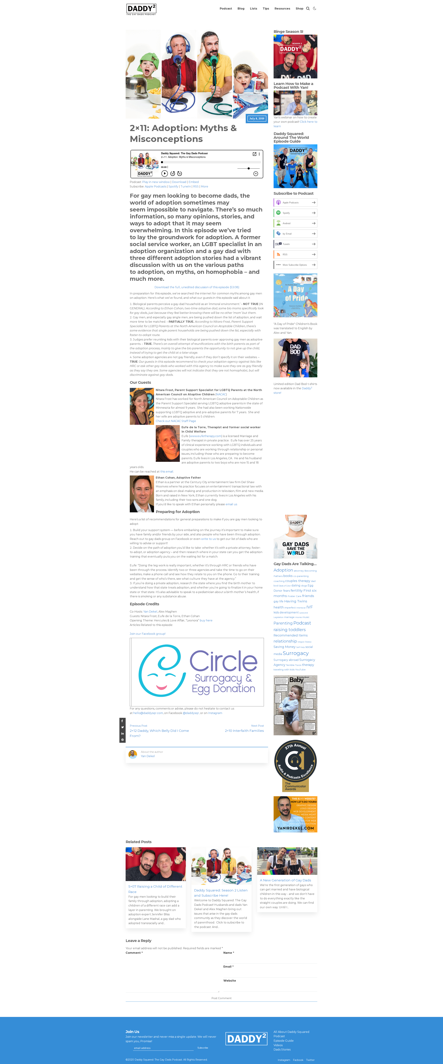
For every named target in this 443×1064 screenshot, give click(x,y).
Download (179, 182)
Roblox (308, 642)
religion (301, 642)
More (204, 186)
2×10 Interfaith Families (244, 731)
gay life (278, 601)
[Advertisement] (295, 455)
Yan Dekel (150, 611)
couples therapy (297, 581)
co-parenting (301, 576)
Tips (266, 8)
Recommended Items (291, 635)
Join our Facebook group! (147, 633)
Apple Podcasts (155, 186)
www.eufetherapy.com (205, 436)
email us (231, 504)
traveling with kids (284, 669)
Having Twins (295, 601)
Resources (282, 8)
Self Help (300, 647)
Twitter (310, 1060)
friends (308, 596)
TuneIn (185, 186)
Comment (134, 952)
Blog (241, 8)
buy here (206, 620)
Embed (194, 182)
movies (298, 617)
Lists (253, 8)
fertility (297, 590)
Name (228, 952)
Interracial (301, 608)
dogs (304, 585)
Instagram (215, 713)
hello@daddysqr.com (148, 713)
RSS (196, 186)
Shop (299, 8)
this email (166, 471)
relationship (285, 641)
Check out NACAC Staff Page (176, 421)
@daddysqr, (191, 713)
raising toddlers (290, 629)
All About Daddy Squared (291, 1032)
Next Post (257, 725)
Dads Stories (282, 1049)
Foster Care (294, 596)
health (279, 607)
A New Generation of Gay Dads (285, 880)
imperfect (290, 607)
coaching (279, 581)
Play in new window (156, 182)
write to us (208, 539)
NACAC (221, 394)
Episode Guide (284, 1040)
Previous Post (138, 725)
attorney (299, 570)
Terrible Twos (293, 665)
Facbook (298, 1060)
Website (229, 980)
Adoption (283, 570)
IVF (309, 607)
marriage (289, 617)
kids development (286, 612)
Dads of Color (285, 586)
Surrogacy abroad (286, 660)
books (288, 576)
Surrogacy (296, 653)
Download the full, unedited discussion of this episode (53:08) (197, 287)
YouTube (300, 669)
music (305, 617)
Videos (278, 1045)
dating (295, 585)
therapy (308, 665)
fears (286, 590)
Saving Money (285, 647)
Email (228, 966)
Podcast (226, 8)
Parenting (283, 623)
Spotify (173, 186)
